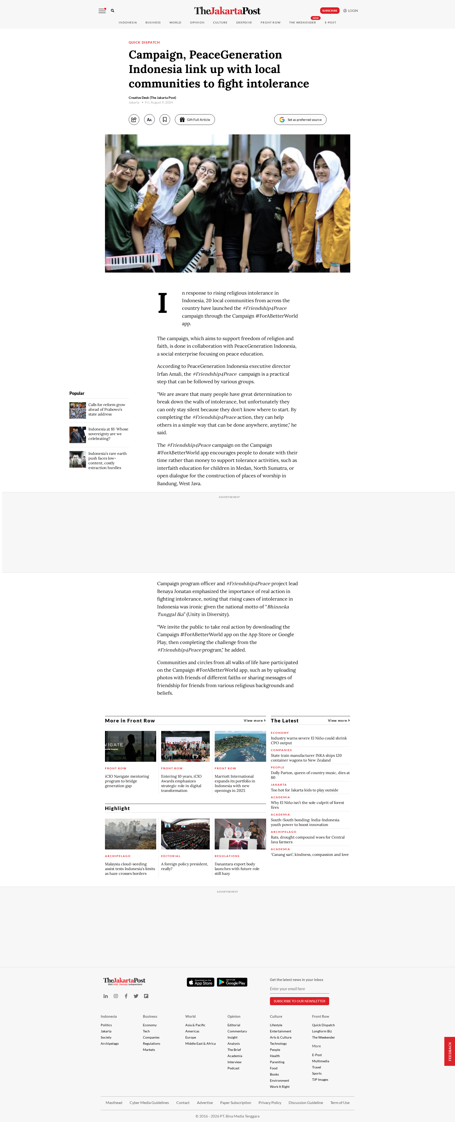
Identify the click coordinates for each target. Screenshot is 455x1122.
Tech (146, 1031)
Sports (317, 1073)
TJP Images (320, 1079)
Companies (151, 1037)
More (316, 1046)
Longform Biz (322, 1031)
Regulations (151, 1043)
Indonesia (128, 22)
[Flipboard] (146, 996)
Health (275, 1056)
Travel (316, 1067)
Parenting (277, 1062)
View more (254, 720)
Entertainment (280, 1031)
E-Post (330, 22)
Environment (279, 1080)
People (275, 1050)
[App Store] (200, 982)
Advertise (205, 1102)
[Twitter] (136, 996)
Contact (183, 1102)
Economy (150, 1025)
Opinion (234, 1016)
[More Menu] (102, 11)
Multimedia (320, 1061)
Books (274, 1074)
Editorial (234, 1025)
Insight (232, 1037)
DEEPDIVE (244, 22)
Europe (190, 1037)
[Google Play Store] (232, 982)
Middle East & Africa (200, 1043)
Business (153, 22)
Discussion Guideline (306, 1102)
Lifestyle (276, 1025)
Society (106, 1037)
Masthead (114, 1102)
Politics (106, 1025)
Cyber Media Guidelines (149, 1102)
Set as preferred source (305, 120)
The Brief (234, 1050)
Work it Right (280, 1087)
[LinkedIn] (106, 996)
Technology (278, 1043)
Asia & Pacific (195, 1025)
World (175, 22)
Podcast (233, 1068)
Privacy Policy (270, 1102)
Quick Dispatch (323, 1025)
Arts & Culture (280, 1037)
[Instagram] (116, 996)
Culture (276, 1016)
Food (274, 1068)
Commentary (237, 1031)
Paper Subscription (235, 1102)
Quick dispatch (144, 42)
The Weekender (302, 22)
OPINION (197, 22)
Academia (235, 1056)
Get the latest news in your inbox (296, 979)
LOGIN (352, 11)
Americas (192, 1031)
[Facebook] (126, 996)
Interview (234, 1062)
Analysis (234, 1043)
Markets (149, 1050)
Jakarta (106, 1031)
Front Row (271, 22)
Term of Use (340, 1102)
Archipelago (110, 1043)
